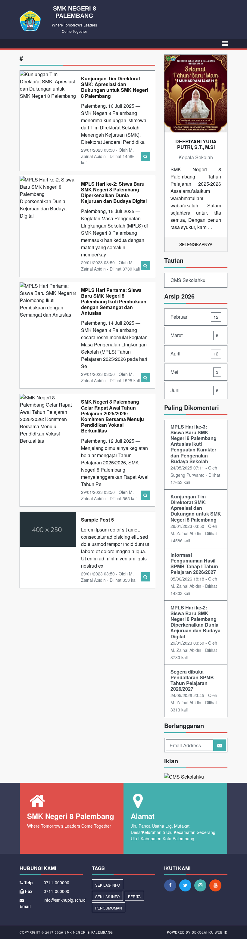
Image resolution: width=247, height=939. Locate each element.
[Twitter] (186, 885)
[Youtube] (216, 885)
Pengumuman (108, 907)
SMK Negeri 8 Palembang (88, 932)
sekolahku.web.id (209, 932)
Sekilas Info (107, 896)
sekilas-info (107, 885)
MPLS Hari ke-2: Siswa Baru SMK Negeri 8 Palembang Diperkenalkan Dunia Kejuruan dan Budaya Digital (114, 192)
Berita (134, 896)
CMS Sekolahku (187, 280)
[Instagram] (201, 885)
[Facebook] (171, 885)
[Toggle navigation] (225, 43)
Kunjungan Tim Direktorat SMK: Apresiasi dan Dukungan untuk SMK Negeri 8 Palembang (114, 87)
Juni (194, 390)
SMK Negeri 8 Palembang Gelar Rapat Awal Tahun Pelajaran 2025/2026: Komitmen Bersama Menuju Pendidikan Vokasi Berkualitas (112, 416)
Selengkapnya (195, 244)
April (194, 353)
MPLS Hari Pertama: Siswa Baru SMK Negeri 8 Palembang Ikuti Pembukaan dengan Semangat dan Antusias (113, 302)
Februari (194, 316)
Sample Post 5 (97, 519)
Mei (194, 371)
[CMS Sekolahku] (184, 777)
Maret (194, 335)
